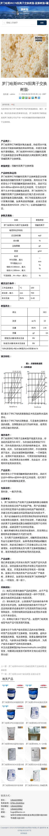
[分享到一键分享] (39, 98)
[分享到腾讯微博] (33, 98)
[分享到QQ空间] (26, 98)
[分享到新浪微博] (29, 98)
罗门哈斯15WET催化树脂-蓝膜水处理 (24, 674)
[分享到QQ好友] (36, 98)
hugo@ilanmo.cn (17, 812)
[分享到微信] (23, 98)
